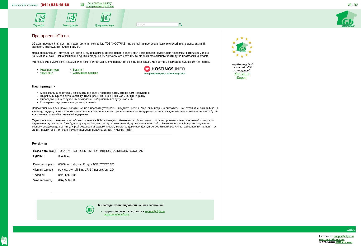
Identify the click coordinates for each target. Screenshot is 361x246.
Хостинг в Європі (241, 75)
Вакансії (78, 69)
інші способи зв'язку (116, 214)
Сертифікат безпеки (85, 72)
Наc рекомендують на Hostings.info (164, 73)
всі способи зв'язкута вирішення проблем (100, 4)
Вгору (351, 229)
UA (349, 4)
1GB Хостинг (344, 242)
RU (356, 4)
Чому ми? (46, 72)
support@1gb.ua (155, 211)
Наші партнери (49, 69)
